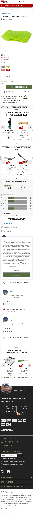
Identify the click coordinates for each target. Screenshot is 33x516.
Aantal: (2, 83)
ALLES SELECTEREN (16, 275)
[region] (16, 258)
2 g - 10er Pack (6, 76)
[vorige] (3, 127)
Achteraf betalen (10, 412)
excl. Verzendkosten (6, 59)
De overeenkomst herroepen (11, 487)
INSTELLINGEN (16, 270)
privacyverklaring (12, 266)
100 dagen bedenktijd (9, 98)
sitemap (6, 510)
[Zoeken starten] (30, 9)
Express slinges (6, 13)
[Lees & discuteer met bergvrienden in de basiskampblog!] (9, 472)
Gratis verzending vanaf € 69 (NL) (13, 96)
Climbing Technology (10, 16)
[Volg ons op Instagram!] (3, 472)
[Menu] (2, 9)
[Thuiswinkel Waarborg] (21, 413)
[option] (16, 36)
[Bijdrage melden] (12, 301)
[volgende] (30, 127)
